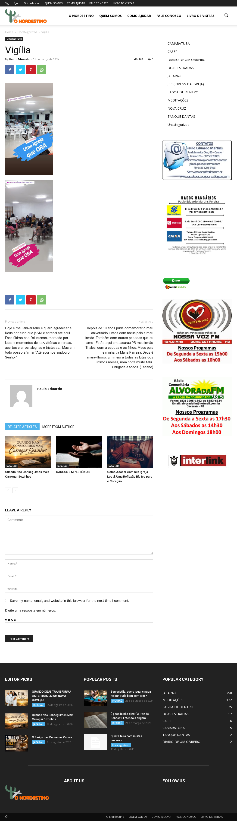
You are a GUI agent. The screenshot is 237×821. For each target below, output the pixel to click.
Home (9, 32)
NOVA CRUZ (177, 108)
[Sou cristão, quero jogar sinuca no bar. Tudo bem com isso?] (95, 698)
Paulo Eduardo (19, 59)
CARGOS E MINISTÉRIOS (73, 472)
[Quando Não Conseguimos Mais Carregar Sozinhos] (28, 452)
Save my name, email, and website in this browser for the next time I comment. (69, 600)
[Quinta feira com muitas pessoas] (95, 742)
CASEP (173, 51)
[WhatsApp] (41, 69)
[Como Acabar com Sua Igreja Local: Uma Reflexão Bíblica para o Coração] (130, 452)
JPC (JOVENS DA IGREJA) (186, 84)
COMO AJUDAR (76, 3)
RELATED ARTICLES (22, 427)
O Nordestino (32, 3)
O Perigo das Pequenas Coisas (52, 737)
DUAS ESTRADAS (181, 68)
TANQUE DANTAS (181, 116)
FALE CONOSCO (99, 3)
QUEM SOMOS (53, 3)
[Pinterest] (31, 69)
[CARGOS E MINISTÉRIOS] (79, 452)
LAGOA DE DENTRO (183, 92)
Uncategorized (27, 32)
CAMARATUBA (179, 43)
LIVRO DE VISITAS (123, 3)
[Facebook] (9, 69)
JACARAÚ (11, 466)
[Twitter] (20, 69)
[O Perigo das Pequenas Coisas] (16, 743)
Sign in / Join (12, 3)
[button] (226, 16)
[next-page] (15, 490)
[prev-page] (8, 490)
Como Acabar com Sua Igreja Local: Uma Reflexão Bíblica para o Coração (129, 476)
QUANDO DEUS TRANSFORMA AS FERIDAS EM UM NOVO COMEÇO (51, 696)
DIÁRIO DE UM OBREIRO (187, 59)
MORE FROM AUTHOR (58, 427)
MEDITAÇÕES (178, 100)
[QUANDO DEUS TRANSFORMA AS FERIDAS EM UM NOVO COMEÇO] (16, 698)
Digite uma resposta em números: (30, 610)
